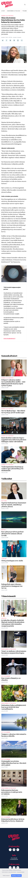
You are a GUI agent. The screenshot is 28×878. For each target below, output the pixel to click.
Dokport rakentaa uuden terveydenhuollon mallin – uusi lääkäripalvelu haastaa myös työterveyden (13, 383)
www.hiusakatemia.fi (9, 338)
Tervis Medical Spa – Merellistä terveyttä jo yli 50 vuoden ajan (13, 412)
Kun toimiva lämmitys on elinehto (11, 679)
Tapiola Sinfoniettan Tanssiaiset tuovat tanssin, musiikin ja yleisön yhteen (13, 505)
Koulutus (3, 618)
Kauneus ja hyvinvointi (7, 15)
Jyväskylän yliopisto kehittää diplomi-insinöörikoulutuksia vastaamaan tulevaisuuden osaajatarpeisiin (12, 623)
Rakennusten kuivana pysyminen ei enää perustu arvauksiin (11, 792)
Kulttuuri (4, 500)
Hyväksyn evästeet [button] (16, 875)
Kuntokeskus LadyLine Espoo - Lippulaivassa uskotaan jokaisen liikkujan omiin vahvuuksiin (13, 440)
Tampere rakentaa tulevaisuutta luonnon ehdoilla (13, 735)
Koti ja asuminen (5, 676)
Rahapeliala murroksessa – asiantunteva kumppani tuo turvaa (11, 586)
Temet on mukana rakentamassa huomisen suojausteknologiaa (13, 652)
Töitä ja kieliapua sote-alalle (12, 561)
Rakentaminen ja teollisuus (13, 10)
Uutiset (3, 10)
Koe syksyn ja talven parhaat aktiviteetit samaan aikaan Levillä (12, 534)
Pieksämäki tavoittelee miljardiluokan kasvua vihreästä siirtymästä (13, 763)
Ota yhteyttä (14, 858)
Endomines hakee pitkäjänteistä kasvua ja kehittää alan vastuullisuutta (13, 707)
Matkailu (3, 529)
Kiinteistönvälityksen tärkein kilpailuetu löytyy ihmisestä (12, 820)
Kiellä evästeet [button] (6, 875)
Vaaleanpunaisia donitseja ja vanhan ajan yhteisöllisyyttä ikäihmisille (12, 469)
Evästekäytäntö (14, 859)
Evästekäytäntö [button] (20, 872)
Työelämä (24, 10)
